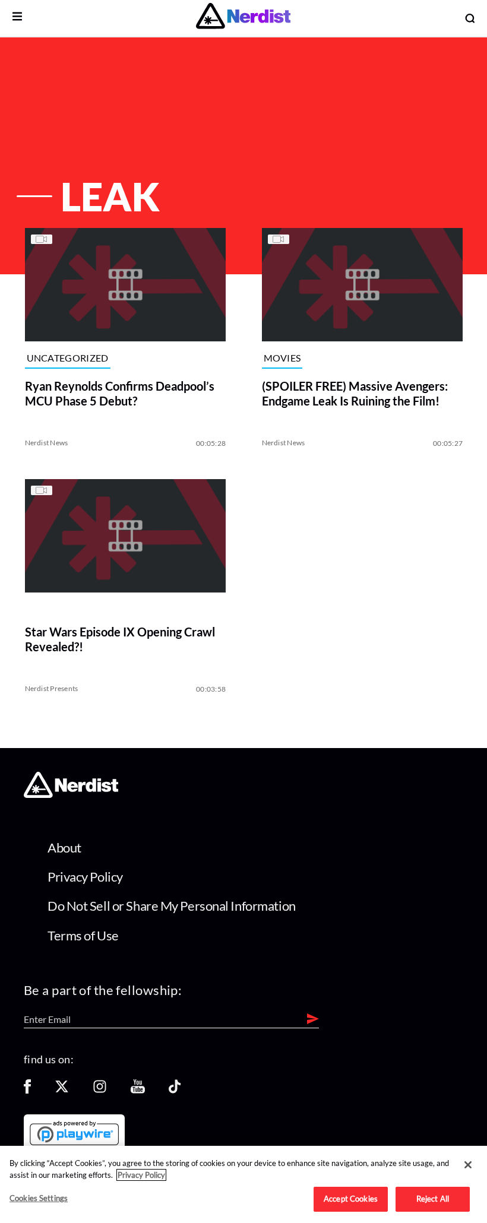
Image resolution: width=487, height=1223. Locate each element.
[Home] (71, 795)
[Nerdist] (243, 18)
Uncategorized (67, 357)
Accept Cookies (351, 1198)
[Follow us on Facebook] (27, 1090)
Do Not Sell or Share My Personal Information (172, 906)
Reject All (432, 1198)
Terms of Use (83, 935)
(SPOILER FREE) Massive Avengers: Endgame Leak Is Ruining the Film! (355, 392)
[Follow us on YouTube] (138, 1090)
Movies (282, 357)
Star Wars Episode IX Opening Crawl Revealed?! (119, 639)
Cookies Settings (39, 1198)
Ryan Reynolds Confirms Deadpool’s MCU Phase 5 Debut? (119, 392)
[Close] (468, 1165)
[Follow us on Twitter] (62, 1090)
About (64, 847)
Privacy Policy (85, 877)
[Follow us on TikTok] (175, 1090)
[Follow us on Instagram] (100, 1090)
